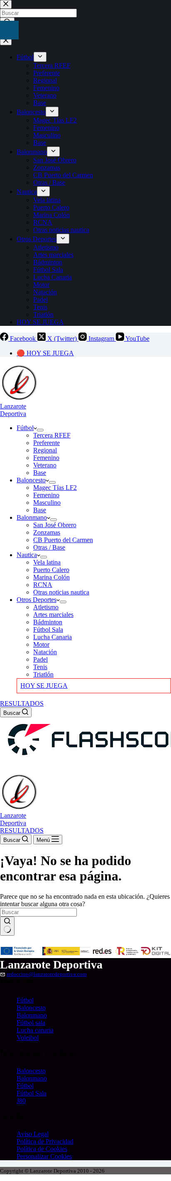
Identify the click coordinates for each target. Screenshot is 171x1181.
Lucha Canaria (52, 637)
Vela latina (47, 562)
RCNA (42, 584)
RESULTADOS (22, 703)
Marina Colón (51, 577)
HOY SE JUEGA (44, 685)
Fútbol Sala (48, 629)
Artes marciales (53, 614)
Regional (45, 450)
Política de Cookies (42, 1148)
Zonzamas (46, 532)
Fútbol (25, 427)
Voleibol (28, 1037)
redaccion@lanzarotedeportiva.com (47, 974)
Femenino (46, 457)
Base (39, 472)
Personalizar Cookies (44, 1156)
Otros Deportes (36, 599)
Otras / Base (49, 547)
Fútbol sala (31, 1022)
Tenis (40, 666)
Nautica (27, 554)
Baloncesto (31, 480)
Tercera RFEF (52, 435)
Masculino (47, 502)
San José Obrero (54, 524)
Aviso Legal (33, 1133)
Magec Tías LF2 (55, 487)
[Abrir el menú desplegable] (40, 430)
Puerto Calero (51, 569)
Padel (40, 659)
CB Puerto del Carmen (63, 539)
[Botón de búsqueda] (7, 926)
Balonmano (32, 517)
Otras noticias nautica (61, 592)
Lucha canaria (35, 1030)
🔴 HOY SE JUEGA (45, 353)
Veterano (44, 465)
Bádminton (47, 622)
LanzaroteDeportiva (13, 410)
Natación (45, 651)
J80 (21, 1100)
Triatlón (43, 674)
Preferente (46, 442)
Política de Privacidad (45, 1141)
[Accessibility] (9, 30)
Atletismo (46, 607)
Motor (41, 644)
